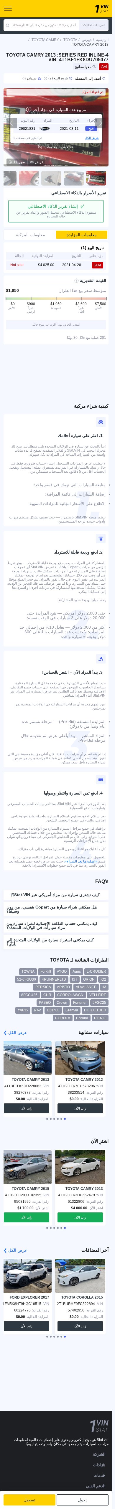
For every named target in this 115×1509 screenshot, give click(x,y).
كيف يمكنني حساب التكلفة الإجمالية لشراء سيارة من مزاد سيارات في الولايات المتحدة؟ (52, 925)
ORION (89, 979)
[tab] (65, 1119)
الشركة (99, 1454)
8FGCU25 (29, 995)
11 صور (19, 162)
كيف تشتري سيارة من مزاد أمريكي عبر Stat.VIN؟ (56, 894)
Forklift (45, 971)
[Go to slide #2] (74, 178)
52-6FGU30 (26, 979)
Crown (62, 1003)
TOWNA (28, 971)
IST (74, 979)
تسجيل (29, 1500)
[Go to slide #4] (29, 178)
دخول (82, 1500)
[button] (94, 25)
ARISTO (63, 987)
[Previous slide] (11, 123)
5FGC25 (99, 1003)
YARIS (23, 1010)
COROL (53, 1010)
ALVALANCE (86, 987)
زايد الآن (80, 1108)
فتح (91, 129)
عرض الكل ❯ (15, 1032)
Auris (77, 971)
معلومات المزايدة (82, 234)
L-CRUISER (96, 971)
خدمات (99, 1475)
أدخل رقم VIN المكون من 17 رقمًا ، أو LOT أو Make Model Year (43, 25)
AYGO (62, 971)
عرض (39, 162)
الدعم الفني (96, 1486)
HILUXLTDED (95, 1010)
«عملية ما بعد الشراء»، (80, 861)
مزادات (99, 1464)
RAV (37, 1010)
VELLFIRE (97, 995)
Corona (82, 1018)
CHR (47, 995)
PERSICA (43, 987)
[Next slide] (100, 123)
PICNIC (100, 1018)
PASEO (45, 1003)
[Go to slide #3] (51, 178)
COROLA (62, 1018)
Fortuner (80, 1003)
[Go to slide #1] (96, 178)
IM (104, 987)
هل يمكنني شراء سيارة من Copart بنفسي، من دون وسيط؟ (51, 909)
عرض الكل (92, 137)
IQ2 (103, 979)
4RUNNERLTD (54, 979)
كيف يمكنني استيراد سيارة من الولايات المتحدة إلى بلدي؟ (50, 942)
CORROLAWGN (70, 995)
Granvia (71, 1010)
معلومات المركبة (30, 234)
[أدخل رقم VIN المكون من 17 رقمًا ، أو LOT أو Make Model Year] (8, 25)
